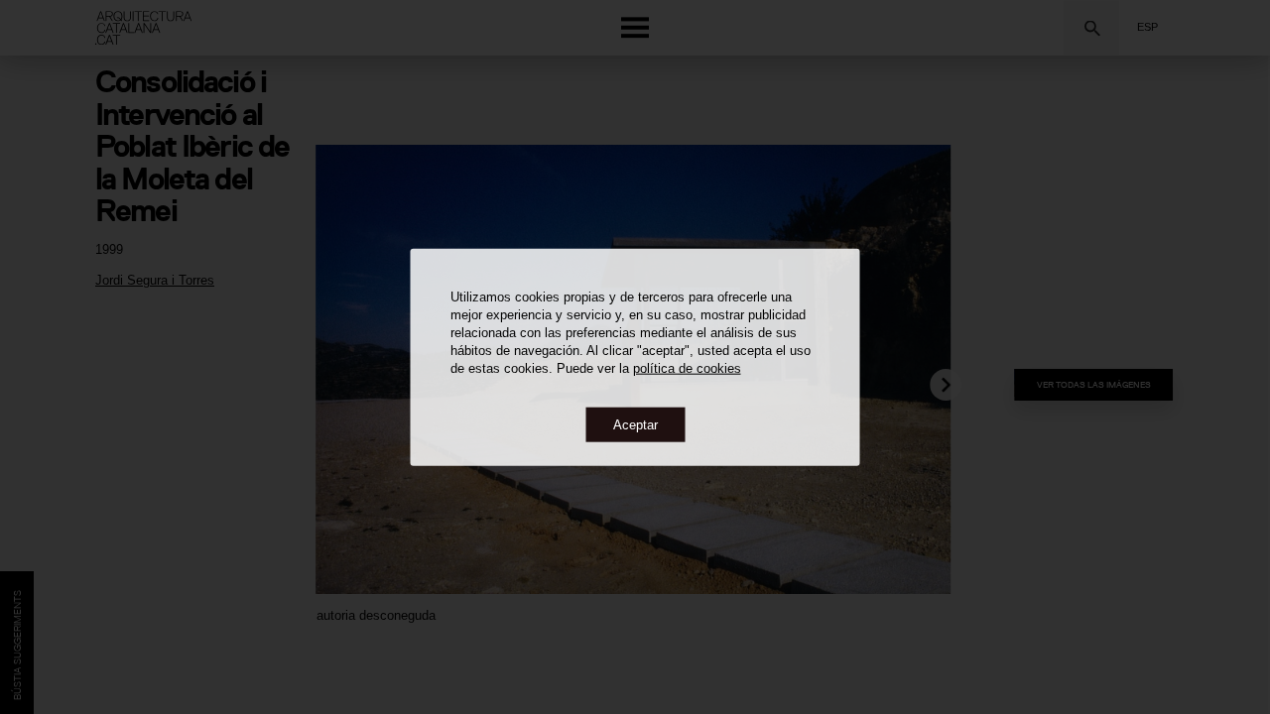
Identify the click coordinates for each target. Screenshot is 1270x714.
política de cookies (687, 367)
